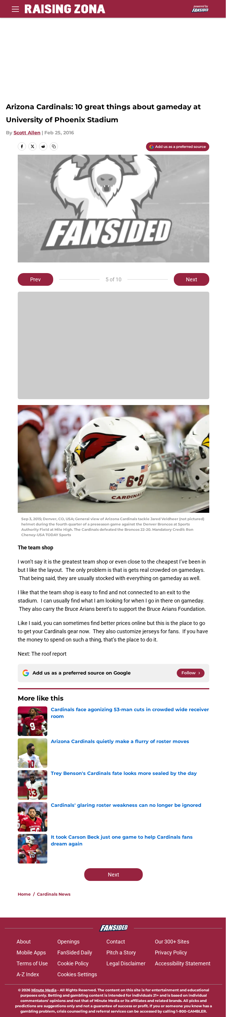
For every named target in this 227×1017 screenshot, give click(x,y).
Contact (115, 941)
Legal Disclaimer (125, 963)
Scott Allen (27, 133)
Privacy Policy (171, 952)
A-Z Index (28, 974)
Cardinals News (53, 894)
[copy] (54, 146)
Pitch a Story (121, 952)
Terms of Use (32, 963)
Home (24, 894)
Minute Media (43, 990)
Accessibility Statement (182, 963)
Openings (68, 941)
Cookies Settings (77, 974)
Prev (35, 279)
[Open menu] (15, 8)
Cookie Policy (73, 963)
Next (191, 279)
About (24, 941)
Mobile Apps (31, 952)
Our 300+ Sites (172, 941)
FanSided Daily (74, 952)
